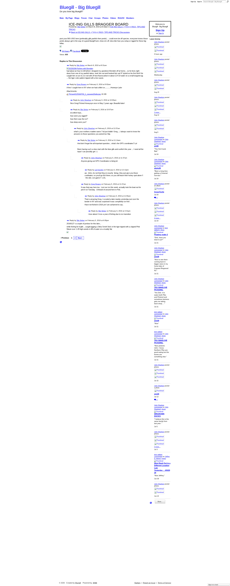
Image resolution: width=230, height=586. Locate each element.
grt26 (156, 146)
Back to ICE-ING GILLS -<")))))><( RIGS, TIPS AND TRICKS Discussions (100, 32)
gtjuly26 (157, 168)
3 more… (157, 447)
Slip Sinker (81, 27)
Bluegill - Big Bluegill (80, 7)
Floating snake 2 (161, 235)
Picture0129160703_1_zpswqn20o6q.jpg (85, 94)
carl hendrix (99, 170)
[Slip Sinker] (63, 29)
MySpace (66, 51)
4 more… (157, 218)
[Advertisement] (157, 542)
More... (160, 501)
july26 (156, 257)
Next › (80, 238)
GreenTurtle (159, 192)
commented (158, 139)
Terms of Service (164, 583)
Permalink (68, 65)
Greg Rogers (81, 84)
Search (228, 1)
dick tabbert (158, 312)
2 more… (157, 112)
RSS (61, 242)
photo (164, 141)
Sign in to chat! (213, 584)
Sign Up (193, 2)
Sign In (199, 2)
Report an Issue (149, 583)
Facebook (76, 51)
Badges (138, 583)
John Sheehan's (161, 140)
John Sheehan (85, 100)
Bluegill (78, 583)
